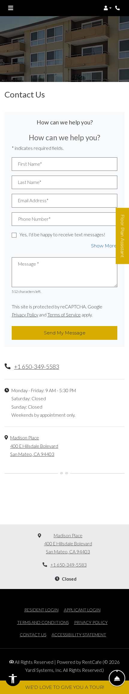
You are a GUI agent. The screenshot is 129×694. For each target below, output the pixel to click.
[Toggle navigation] (10, 8)
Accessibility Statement (79, 634)
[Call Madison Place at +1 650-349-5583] (118, 8)
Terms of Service (64, 314)
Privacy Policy (25, 314)
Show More (104, 246)
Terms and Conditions (43, 622)
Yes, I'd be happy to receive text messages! (62, 234)
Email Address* (33, 200)
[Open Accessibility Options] (12, 680)
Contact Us (33, 634)
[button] (107, 8)
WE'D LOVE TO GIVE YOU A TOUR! (64, 687)
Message (28, 264)
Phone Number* (34, 219)
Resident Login (41, 609)
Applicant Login (82, 609)
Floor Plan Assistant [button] (123, 239)
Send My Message (65, 333)
